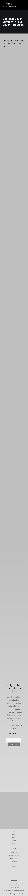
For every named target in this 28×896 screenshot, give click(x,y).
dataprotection (14, 858)
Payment (14, 840)
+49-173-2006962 (14, 887)
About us (14, 834)
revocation (14, 861)
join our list (14, 852)
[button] (24, 5)
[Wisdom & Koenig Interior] (9, 5)
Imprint (14, 843)
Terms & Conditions (14, 855)
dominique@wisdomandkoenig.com (14, 890)
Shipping (14, 837)
